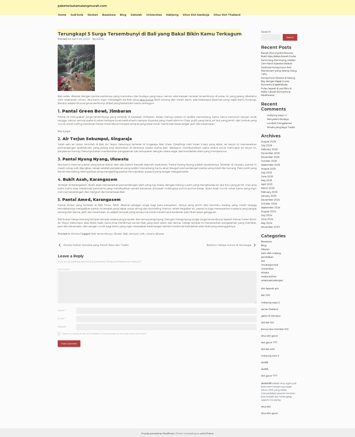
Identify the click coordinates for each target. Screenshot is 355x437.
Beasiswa (109, 14)
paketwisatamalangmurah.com (82, 6)
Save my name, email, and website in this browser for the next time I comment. (104, 333)
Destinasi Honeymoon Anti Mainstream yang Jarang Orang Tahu (279, 70)
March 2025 (268, 188)
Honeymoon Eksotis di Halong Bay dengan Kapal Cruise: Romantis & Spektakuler (278, 81)
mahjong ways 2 (270, 302)
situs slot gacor (269, 335)
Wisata (75, 233)
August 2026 (268, 141)
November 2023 (270, 227)
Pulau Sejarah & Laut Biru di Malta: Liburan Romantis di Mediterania (276, 91)
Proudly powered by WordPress (158, 433)
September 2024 (270, 207)
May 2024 (266, 223)
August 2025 (268, 168)
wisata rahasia (155, 233)
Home (62, 14)
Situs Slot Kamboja (196, 14)
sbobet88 (266, 383)
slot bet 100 (267, 322)
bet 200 (265, 295)
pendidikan (267, 257)
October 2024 (269, 203)
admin (100, 38)
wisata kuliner (269, 276)
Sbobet (92, 14)
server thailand (269, 309)
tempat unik (137, 233)
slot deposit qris (270, 288)
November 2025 (270, 157)
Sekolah (136, 14)
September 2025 (270, 164)
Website (62, 326)
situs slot (266, 406)
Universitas (154, 14)
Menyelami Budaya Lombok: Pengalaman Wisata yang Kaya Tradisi (281, 123)
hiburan (265, 249)
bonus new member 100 (275, 329)
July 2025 (266, 172)
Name (62, 310)
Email (61, 318)
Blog (123, 14)
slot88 (264, 362)
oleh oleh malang (271, 253)
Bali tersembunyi (102, 233)
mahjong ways (275, 115)
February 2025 (269, 192)
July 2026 (266, 145)
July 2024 (266, 215)
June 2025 (267, 176)
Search (266, 31)
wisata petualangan (272, 280)
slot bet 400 (268, 349)
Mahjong (172, 14)
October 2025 (269, 161)
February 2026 (269, 149)
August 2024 (268, 211)
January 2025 (268, 195)
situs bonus (146, 99)
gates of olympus (270, 315)
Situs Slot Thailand (227, 14)
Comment (64, 269)
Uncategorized (269, 264)
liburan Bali (121, 233)
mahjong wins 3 (270, 355)
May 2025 (266, 180)
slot (263, 261)
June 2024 (267, 219)
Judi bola (77, 14)
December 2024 (270, 199)
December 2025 (270, 153)
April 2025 (267, 184)
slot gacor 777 (269, 342)
